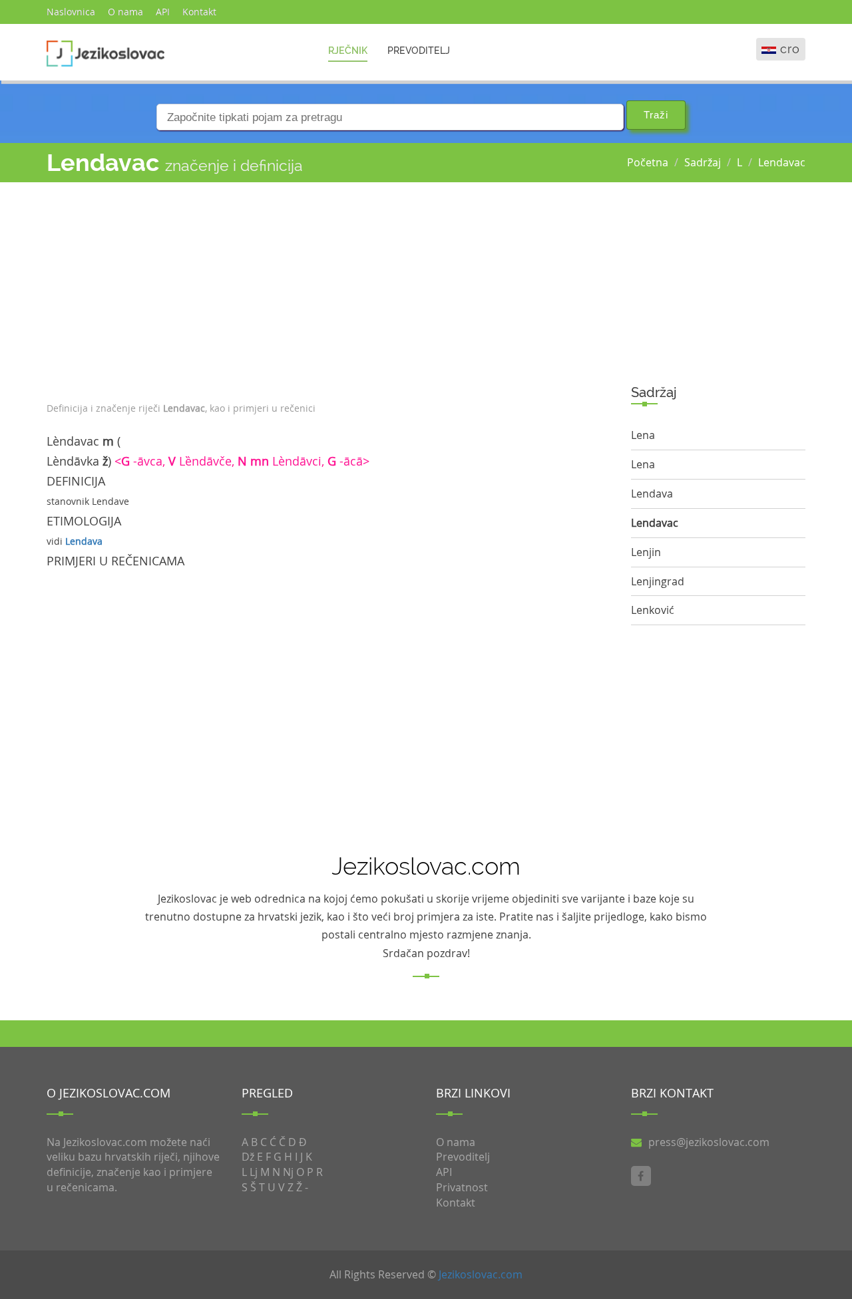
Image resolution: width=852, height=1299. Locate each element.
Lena (643, 435)
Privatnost (462, 1187)
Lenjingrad (657, 581)
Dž (248, 1156)
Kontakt (199, 11)
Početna (647, 162)
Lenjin (646, 552)
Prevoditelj (418, 50)
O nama (125, 11)
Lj (254, 1172)
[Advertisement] (329, 289)
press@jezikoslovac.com (708, 1142)
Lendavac (781, 162)
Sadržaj (702, 162)
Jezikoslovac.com (481, 1274)
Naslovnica (71, 11)
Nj (288, 1172)
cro (790, 49)
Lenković (652, 610)
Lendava (84, 541)
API (163, 11)
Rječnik (347, 50)
